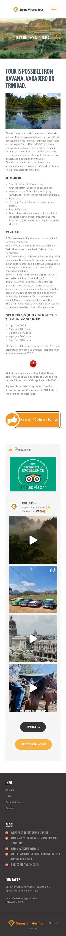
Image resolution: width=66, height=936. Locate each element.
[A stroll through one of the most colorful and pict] (33, 589)
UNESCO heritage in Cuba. (25, 864)
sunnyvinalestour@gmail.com (21, 898)
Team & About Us (15, 802)
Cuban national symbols (25, 848)
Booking (10, 789)
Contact (10, 808)
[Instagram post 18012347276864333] (33, 540)
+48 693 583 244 (15, 902)
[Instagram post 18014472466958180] (33, 688)
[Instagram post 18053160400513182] (33, 638)
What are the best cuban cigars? (29, 832)
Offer (8, 796)
